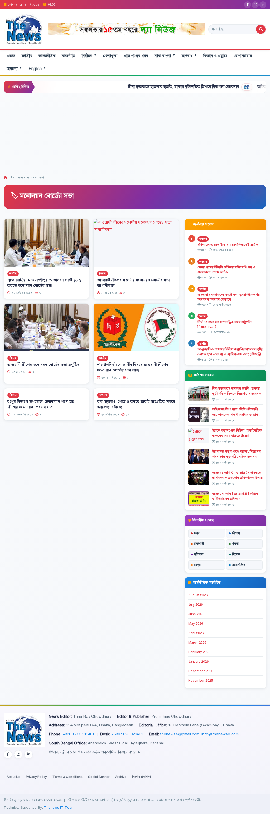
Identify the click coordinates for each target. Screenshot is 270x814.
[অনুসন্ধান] (261, 29)
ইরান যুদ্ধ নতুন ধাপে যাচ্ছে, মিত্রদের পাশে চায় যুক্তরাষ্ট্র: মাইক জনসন (236, 454)
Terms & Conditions (67, 777)
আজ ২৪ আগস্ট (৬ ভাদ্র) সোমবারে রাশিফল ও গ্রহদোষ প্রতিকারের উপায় (237, 475)
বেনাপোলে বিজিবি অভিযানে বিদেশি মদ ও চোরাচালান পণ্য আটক (226, 269)
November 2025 (200, 681)
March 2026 (197, 643)
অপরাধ (189, 56)
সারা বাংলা (164, 56)
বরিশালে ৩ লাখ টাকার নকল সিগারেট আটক (227, 245)
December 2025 (200, 671)
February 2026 (199, 652)
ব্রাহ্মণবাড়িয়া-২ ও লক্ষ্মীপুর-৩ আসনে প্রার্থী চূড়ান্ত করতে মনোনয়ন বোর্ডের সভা (44, 283)
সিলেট (236, 554)
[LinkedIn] (262, 4)
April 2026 (196, 633)
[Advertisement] (135, 132)
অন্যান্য (14, 68)
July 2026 (195, 605)
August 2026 (198, 595)
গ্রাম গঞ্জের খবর (136, 56)
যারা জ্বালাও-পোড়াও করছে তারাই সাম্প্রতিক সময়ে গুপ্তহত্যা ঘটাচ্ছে (136, 404)
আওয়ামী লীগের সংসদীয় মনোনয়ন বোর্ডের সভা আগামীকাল (133, 283)
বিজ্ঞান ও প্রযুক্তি (215, 56)
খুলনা (235, 544)
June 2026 (196, 614)
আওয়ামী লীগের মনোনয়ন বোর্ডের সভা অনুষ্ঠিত (43, 365)
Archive (120, 777)
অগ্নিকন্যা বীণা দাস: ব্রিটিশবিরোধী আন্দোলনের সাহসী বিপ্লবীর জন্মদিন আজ (236, 414)
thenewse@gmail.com (179, 734)
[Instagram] (255, 4)
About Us (13, 777)
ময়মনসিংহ (238, 565)
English (37, 68)
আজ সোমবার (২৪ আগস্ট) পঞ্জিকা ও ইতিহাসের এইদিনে (235, 496)
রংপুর (197, 565)
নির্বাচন (89, 56)
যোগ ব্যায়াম (243, 56)
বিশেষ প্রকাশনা (141, 777)
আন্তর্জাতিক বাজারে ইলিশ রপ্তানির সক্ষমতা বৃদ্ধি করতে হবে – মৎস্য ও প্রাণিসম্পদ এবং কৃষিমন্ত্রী (230, 351)
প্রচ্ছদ (11, 56)
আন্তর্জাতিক (47, 56)
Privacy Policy (36, 777)
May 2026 (195, 624)
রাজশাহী (199, 544)
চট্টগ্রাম (236, 533)
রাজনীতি (68, 56)
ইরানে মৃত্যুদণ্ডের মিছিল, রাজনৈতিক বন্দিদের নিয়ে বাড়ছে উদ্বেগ (237, 433)
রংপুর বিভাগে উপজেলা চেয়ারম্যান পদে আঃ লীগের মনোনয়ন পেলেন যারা (40, 404)
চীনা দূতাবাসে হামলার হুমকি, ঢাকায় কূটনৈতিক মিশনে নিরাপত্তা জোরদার (162, 86)
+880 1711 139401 (78, 734)
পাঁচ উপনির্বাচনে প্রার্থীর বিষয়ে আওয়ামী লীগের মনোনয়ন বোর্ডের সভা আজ (132, 367)
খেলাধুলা (110, 56)
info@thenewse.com (220, 734)
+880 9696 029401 (127, 734)
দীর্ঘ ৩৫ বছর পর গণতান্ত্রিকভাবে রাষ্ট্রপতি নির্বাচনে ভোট (224, 324)
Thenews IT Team (59, 807)
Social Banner (98, 777)
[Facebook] (247, 4)
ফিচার (102, 273)
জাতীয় (27, 56)
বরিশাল (198, 554)
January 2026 (198, 662)
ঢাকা (196, 533)
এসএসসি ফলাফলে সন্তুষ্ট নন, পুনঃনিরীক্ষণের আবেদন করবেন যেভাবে (228, 297)
